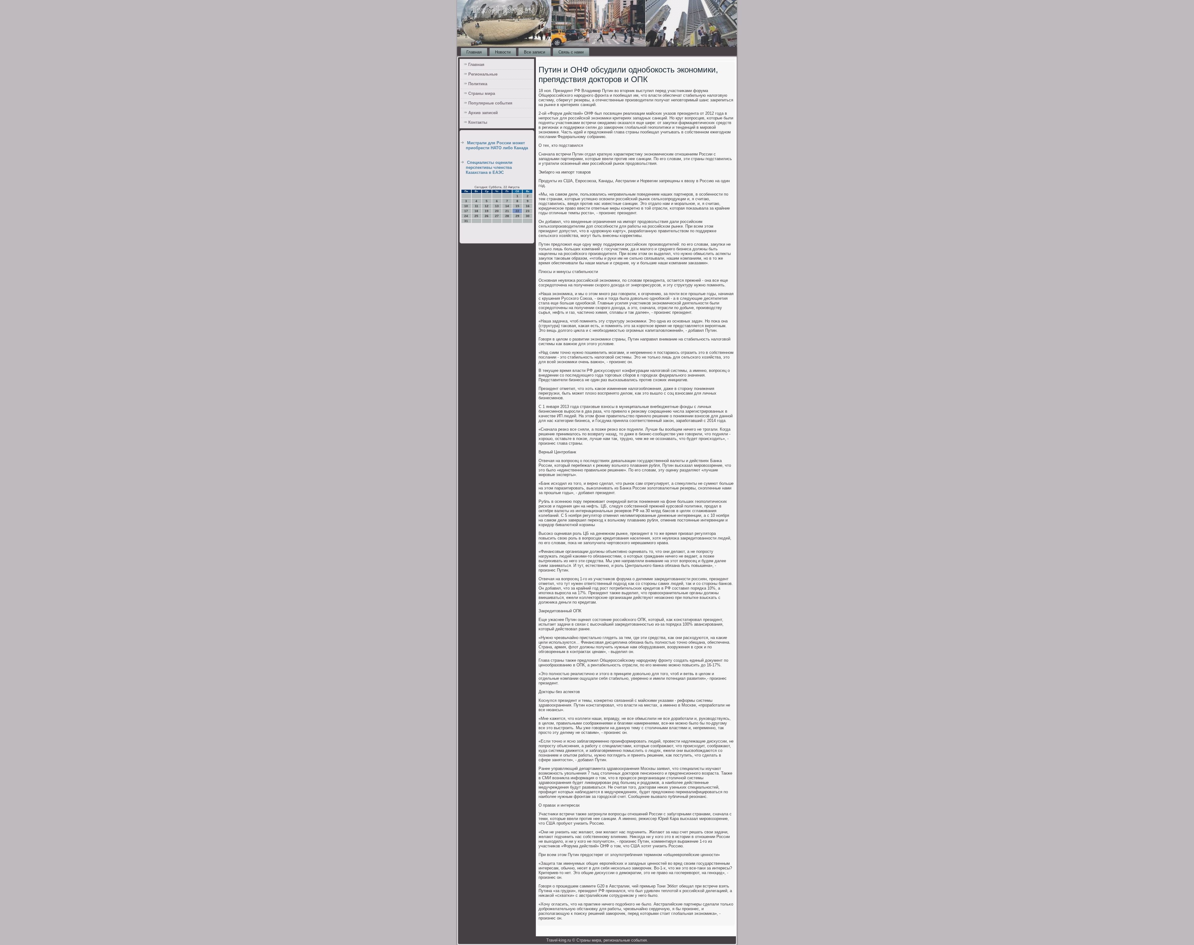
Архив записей (483, 112)
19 (486, 211)
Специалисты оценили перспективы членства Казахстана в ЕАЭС (489, 167)
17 (466, 211)
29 (517, 216)
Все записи (534, 52)
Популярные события (490, 103)
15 (517, 206)
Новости (503, 52)
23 (528, 211)
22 (517, 211)
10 (466, 206)
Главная (474, 52)
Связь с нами (571, 52)
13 (497, 206)
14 (507, 206)
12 (486, 206)
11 (476, 206)
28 (507, 216)
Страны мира (481, 93)
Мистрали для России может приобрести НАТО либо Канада (497, 145)
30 (528, 216)
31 (466, 221)
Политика (477, 83)
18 (476, 211)
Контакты (477, 122)
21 (507, 211)
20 (497, 211)
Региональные (482, 74)
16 (528, 206)
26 (486, 216)
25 (476, 216)
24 (466, 216)
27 (497, 216)
